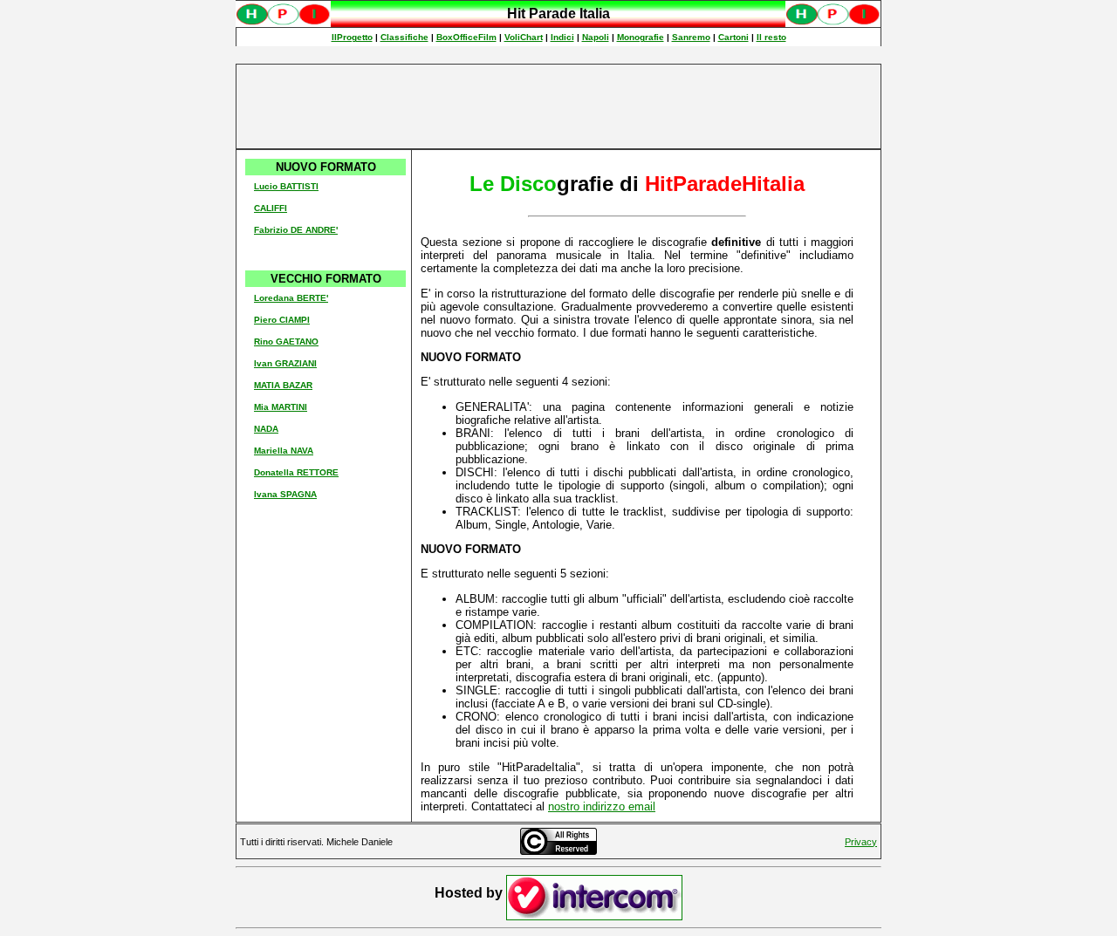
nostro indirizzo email (601, 806)
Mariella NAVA (283, 450)
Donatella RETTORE (296, 472)
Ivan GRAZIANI (285, 363)
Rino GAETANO (286, 341)
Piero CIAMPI (282, 320)
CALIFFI (270, 208)
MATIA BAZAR (283, 385)
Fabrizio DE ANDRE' (296, 230)
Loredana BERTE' (291, 298)
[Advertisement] (558, 106)
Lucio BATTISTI (286, 186)
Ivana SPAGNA (285, 494)
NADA (266, 429)
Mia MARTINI (280, 407)
